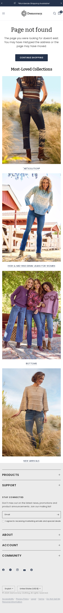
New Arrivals (31, 461)
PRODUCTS (10, 475)
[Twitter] (12, 570)
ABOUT (7, 535)
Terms (41, 598)
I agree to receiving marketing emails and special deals (33, 521)
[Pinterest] (33, 570)
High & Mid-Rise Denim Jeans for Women (31, 266)
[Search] (54, 13)
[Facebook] (5, 570)
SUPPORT (9, 485)
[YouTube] (26, 570)
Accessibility (8, 598)
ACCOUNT (10, 545)
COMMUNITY (12, 556)
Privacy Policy (22, 598)
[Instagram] (19, 570)
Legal (33, 598)
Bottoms (31, 363)
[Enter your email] (58, 514)
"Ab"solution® (31, 168)
